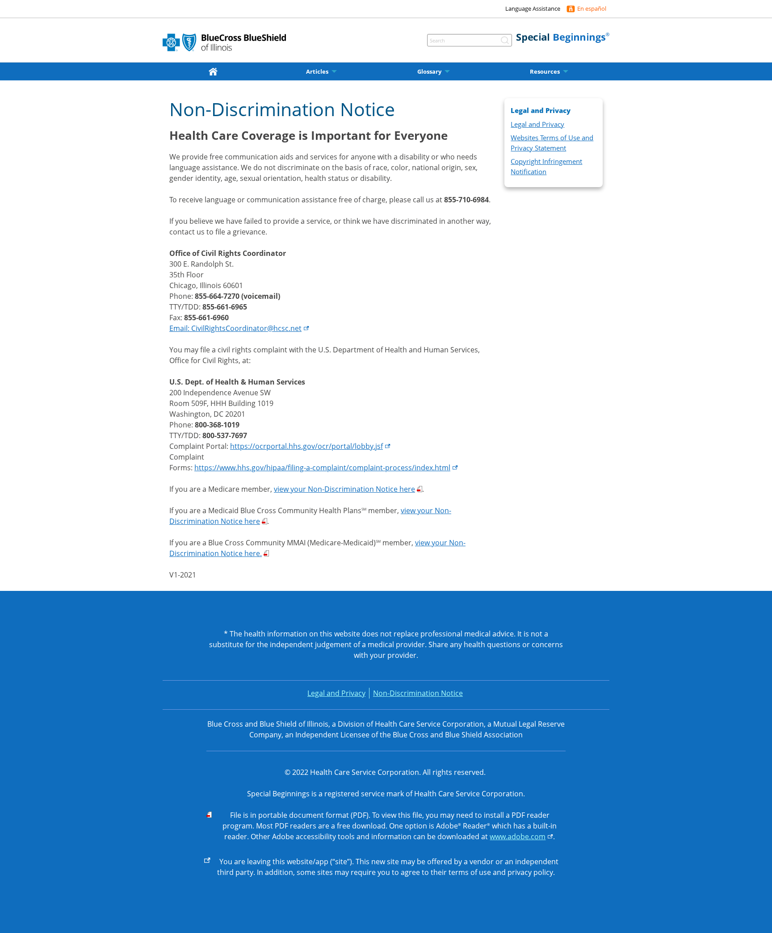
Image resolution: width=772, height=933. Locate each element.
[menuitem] (215, 71)
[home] (214, 71)
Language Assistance (532, 8)
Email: (235, 328)
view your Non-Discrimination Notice (344, 489)
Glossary (429, 72)
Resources (545, 72)
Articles (317, 72)
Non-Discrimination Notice (418, 693)
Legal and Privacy (537, 124)
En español (591, 8)
